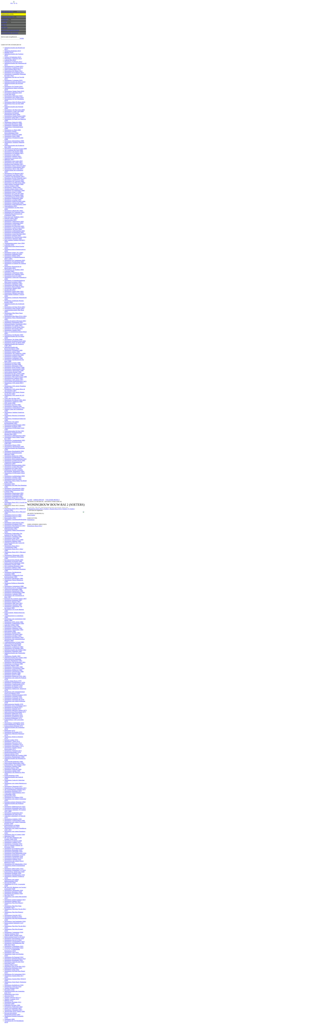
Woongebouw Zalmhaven (13, 401)
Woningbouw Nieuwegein (13, 667)
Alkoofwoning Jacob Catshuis (14, 1011)
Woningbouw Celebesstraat (13, 223)
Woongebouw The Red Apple (14, 110)
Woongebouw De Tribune (13, 71)
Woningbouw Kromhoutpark (14, 457)
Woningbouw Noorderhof (13, 350)
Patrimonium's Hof (11, 994)
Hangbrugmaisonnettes (12, 752)
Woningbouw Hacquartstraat (14, 938)
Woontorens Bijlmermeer (13, 718)
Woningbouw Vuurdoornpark (14, 684)
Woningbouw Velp (11, 952)
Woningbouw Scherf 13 (12, 192)
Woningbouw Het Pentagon (14, 637)
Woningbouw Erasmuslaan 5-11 (15, 870)
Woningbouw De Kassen (13, 561)
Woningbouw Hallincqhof (13, 1007)
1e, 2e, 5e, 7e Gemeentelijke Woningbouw (12, 950)
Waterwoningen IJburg (12, 69)
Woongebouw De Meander (13, 335)
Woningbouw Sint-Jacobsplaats (14, 662)
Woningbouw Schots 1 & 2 (13, 252)
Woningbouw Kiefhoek (12, 873)
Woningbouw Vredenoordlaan (14, 820)
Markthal (8, 52)
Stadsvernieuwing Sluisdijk (13, 704)
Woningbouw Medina (12, 255)
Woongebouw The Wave (13, 229)
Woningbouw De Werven (13, 707)
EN (14, 3)
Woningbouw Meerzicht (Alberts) (15, 710)
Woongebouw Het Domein (13, 151)
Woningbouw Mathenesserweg (14, 806)
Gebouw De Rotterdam (12, 57)
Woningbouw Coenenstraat (13, 932)
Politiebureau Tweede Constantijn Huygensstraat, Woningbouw (14, 470)
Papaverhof (9, 963)
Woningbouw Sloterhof (12, 766)
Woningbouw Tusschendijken (14, 941)
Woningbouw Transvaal (12, 986)
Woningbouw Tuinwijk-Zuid (14, 962)
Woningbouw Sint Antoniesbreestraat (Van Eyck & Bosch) (14, 692)
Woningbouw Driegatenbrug (14, 141)
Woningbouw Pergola (12, 564)
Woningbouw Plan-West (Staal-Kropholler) (13, 906)
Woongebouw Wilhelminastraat (14, 435)
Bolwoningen (10, 631)
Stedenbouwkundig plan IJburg (14, 82)
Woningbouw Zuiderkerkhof (14, 623)
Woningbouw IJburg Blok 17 (14, 117)
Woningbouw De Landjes (13, 325)
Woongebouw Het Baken (13, 285)
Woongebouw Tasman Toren (14, 91)
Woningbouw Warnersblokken (14, 792)
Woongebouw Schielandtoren (14, 407)
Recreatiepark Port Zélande (13, 560)
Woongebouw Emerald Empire (14, 425)
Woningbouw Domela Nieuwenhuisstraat (11, 132)
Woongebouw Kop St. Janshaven (15, 588)
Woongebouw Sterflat (12, 771)
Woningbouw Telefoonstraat (14, 221)
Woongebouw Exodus (12, 224)
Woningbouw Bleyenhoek (13, 715)
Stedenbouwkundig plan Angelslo (15, 755)
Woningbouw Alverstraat (13, 158)
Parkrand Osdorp (11, 218)
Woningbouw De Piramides (13, 195)
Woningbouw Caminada (13, 594)
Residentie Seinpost (11, 665)
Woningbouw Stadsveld (12, 769)
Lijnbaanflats (9, 794)
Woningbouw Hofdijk (12, 633)
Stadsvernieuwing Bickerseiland (15, 712)
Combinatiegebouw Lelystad (14, 642)
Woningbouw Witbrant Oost (14, 293)
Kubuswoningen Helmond (13, 726)
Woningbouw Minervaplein (13, 868)
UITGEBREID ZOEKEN (9, 33)
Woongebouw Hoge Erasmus (14, 308)
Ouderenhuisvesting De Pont (14, 431)
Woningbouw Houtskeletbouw (14, 682)
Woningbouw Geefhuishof (13, 358)
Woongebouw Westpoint (13, 238)
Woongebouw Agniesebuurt (14, 586)
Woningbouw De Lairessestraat (14, 974)
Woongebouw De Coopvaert (14, 181)
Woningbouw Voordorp (12, 477)
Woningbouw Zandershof (13, 496)
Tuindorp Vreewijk (12, 997)
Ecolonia (8, 491)
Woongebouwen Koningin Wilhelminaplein (11, 528)
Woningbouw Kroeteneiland (14, 232)
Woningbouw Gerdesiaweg (13, 646)
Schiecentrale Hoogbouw (13, 123)
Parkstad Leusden (11, 740)
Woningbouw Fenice (12, 136)
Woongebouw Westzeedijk (13, 890)
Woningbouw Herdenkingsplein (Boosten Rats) (13, 433)
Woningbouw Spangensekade (14, 369)
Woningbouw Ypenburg (12, 356)
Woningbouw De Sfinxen (15, 400)
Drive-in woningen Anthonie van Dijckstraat (13, 846)
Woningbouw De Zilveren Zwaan (15, 148)
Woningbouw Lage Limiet (13, 161)
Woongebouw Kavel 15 (12, 515)
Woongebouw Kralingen (13, 840)
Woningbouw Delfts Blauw (13, 375)
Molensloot (9, 836)
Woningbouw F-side (11, 155)
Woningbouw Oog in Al (13, 940)
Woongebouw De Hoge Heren (14, 307)
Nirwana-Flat (10, 882)
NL (16, 3)
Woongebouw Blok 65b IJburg (14, 102)
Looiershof (9, 271)
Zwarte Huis (9, 94)
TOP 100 (4, 27)
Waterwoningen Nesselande (14, 184)
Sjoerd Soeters (31, 515)
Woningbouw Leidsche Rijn (14, 355)
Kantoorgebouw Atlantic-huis (14, 872)
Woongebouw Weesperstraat (14, 446)
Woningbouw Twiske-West (13, 466)
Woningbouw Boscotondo (13, 328)
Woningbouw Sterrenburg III (14, 699)
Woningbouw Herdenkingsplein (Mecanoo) (13, 453)
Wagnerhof (9, 1003)
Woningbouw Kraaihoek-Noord (15, 341)
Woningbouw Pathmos (12, 901)
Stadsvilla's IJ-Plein (11, 625)
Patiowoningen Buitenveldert (14, 763)
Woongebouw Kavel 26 (12, 276)
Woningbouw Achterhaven (13, 68)
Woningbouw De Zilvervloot (14, 226)
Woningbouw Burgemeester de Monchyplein (12, 267)
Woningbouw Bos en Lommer (14, 834)
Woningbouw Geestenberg (13, 744)
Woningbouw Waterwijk (13, 122)
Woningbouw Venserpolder (13, 629)
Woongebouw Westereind (13, 786)
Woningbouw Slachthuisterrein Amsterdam (12, 573)
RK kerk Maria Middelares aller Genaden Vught (13, 838)
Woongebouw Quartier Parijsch (15, 116)
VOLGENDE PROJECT (53, 499)
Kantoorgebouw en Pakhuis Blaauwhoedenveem (12, 825)
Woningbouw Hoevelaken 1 (14, 746)
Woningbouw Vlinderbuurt (13, 272)
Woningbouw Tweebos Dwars (14, 460)
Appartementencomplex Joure (14, 243)
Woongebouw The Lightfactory (15, 353)
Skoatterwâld (10, 290)
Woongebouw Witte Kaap (13, 96)
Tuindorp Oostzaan (11, 934)
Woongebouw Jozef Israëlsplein (15, 921)
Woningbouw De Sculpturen (14, 72)
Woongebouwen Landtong (13, 378)
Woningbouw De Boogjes (13, 685)
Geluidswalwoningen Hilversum (15, 321)
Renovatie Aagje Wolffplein (14, 217)
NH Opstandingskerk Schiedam (15, 789)
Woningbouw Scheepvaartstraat (15, 899)
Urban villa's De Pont (12, 398)
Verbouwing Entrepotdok (13, 589)
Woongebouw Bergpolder (13, 851)
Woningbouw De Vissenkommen (15, 788)
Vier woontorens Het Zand (13, 150)
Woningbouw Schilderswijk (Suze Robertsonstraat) (13, 576)
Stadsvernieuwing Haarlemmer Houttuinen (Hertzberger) (13, 659)
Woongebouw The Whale (13, 339)
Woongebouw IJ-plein (12, 626)
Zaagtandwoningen (11, 768)
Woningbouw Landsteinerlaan (14, 476)
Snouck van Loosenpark (13, 1008)
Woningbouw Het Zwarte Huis (14, 966)
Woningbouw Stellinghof (13, 254)
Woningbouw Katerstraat (13, 600)
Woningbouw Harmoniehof (13, 948)
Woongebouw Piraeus (12, 445)
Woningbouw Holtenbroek (13, 198)
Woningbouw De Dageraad (13, 957)
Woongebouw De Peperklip (14, 648)
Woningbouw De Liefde (13, 468)
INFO (11, 3)
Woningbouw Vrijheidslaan (13, 946)
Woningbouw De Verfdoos (13, 797)
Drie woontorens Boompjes (13, 566)
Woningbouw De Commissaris (14, 260)
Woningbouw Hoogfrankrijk (14, 451)
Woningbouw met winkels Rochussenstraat (11, 422)
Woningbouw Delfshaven (13, 670)
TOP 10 (4, 25)
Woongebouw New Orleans (14, 97)
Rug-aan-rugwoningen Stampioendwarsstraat (12, 1013)
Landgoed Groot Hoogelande (14, 176)
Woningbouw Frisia (11, 969)
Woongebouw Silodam (12, 288)
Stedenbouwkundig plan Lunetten (15, 657)
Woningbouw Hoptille (12, 656)
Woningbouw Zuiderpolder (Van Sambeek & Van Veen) (13, 534)
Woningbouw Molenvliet (13, 713)
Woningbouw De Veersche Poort (15, 237)
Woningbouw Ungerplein (13, 844)
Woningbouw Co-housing (13, 80)
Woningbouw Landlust (12, 842)
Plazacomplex (10, 518)
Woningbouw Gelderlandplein (14, 231)
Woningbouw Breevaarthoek (14, 286)
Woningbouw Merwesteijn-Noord (15, 376)
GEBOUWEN (5, 14)
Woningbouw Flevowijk (13, 743)
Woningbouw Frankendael (13, 813)
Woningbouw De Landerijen (14, 274)
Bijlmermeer (9, 730)
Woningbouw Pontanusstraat (14, 490)
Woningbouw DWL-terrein (13, 622)
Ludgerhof (9, 245)
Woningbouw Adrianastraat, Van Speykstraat (13, 607)
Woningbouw (31, 519)
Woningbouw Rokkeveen (13, 456)
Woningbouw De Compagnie (14, 212)
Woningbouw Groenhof (12, 200)
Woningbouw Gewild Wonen (14, 327)
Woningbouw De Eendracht (14, 848)
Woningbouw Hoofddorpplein (14, 875)
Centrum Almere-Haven (12, 681)
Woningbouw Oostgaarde (13, 698)
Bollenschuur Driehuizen (13, 968)
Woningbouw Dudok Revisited (14, 201)
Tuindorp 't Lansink (11, 999)
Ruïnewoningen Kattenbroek (14, 563)
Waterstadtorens (10, 206)
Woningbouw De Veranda (13, 86)
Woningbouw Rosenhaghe (13, 960)
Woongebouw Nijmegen (13, 406)
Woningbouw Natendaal (13, 750)
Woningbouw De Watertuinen (14, 190)
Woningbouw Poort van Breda (14, 342)
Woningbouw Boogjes (12, 673)
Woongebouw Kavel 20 (12, 479)
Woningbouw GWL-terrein (13, 380)
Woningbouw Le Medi (12, 130)
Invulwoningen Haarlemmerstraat (15, 381)
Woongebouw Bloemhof (13, 92)
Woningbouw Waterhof (12, 156)
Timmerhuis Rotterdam (12, 51)
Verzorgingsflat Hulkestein (13, 761)
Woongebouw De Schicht (13, 634)
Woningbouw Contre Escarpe (14, 227)
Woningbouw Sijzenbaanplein (14, 592)
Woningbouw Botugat (12, 601)
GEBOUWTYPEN (7, 17)
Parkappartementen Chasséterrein (15, 324)
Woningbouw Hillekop (12, 567)
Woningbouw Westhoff (12, 709)
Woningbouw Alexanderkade (14, 488)
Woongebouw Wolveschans (14, 370)
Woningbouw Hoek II (12, 674)
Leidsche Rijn (10, 60)
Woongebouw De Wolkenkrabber (15, 864)
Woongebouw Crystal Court (14, 111)
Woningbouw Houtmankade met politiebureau (13, 462)
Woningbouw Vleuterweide (13, 203)
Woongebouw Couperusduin (14, 723)
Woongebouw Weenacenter (13, 555)
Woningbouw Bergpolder (13, 850)
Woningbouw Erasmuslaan (13, 856)
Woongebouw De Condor (13, 162)
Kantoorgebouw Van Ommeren (15, 764)
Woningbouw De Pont (12, 404)
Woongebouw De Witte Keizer (14, 182)
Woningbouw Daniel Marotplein (15, 204)
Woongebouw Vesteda (12, 187)
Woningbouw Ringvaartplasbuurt (15, 459)
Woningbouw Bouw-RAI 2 (13, 497)
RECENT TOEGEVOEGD (10, 30)
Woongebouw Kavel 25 (12, 516)
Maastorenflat (10, 795)
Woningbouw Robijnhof (13, 791)
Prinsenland (9, 484)
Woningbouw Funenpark (13, 125)
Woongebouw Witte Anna (13, 603)
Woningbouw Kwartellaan (13, 893)
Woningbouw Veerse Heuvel (14, 522)
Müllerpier (9, 159)
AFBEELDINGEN (38, 499)
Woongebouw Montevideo (13, 210)
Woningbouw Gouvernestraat (14, 668)
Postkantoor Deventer (12, 1005)
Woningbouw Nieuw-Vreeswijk (15, 165)
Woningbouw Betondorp (13, 892)
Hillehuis (8, 1000)
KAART (4, 22)
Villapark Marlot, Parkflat (13, 935)
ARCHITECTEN (7, 11)
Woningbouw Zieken (12, 352)
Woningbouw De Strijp (12, 364)
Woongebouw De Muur (12, 636)
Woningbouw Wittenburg (13, 628)
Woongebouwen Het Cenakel (14, 373)
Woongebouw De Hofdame (13, 153)
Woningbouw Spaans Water (14, 291)
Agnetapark (9, 1019)
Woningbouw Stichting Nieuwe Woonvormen (13, 748)
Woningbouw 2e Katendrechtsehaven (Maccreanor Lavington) (14, 281)
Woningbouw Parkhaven (13, 134)
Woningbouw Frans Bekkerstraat (15, 853)
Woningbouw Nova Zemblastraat (15, 705)
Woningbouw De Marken (13, 687)
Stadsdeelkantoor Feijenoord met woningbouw (13, 214)
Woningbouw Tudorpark (13, 58)
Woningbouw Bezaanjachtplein (14, 465)
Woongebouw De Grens (13, 814)
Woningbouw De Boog (12, 426)
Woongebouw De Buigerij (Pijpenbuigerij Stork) (12, 113)
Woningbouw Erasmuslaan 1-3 (14, 854)
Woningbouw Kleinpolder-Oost (15, 808)
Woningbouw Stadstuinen (13, 283)
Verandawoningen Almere (13, 189)
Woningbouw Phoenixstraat (13, 493)
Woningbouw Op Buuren (13, 61)
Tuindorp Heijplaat (11, 988)
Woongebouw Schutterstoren (14, 179)
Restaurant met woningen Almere (15, 598)
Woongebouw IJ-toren (12, 362)
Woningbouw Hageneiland (13, 322)
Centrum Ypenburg (11, 186)
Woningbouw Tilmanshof (13, 1010)
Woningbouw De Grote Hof (14, 193)
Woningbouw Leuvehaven (13, 664)
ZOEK (22, 38)
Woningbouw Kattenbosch (13, 716)
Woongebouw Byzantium (13, 524)
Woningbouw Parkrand (12, 235)
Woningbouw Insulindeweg (13, 985)
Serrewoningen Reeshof (12, 372)
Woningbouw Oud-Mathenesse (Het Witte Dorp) (14, 943)
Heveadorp (9, 989)
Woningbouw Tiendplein (13, 536)
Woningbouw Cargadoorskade (14, 440)
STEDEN (4, 19)
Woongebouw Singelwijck (13, 858)
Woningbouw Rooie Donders (14, 367)
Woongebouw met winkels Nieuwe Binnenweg (14, 861)
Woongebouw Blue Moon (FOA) (15, 316)
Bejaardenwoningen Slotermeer (15, 802)
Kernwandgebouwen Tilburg (14, 724)
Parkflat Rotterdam (11, 775)
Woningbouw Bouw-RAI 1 (13, 539)
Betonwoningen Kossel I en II (14, 937)
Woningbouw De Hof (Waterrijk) (15, 178)
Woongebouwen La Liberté (13, 66)
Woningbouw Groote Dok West (15, 234)
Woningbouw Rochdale (12, 1002)
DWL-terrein (9, 403)
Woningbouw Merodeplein (13, 578)
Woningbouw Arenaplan (13, 696)
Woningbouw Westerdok (13, 651)
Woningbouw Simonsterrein (14, 671)
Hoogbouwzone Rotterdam (13, 164)
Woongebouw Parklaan (12, 859)
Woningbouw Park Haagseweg (14, 525)
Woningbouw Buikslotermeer (14, 757)
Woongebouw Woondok (13, 605)
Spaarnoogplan (10, 220)
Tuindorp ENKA (11, 965)
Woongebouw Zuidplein (13, 819)
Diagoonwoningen (11, 754)
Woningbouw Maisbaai (12, 541)
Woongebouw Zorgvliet (12, 915)
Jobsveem (9, 996)
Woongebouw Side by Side (13, 168)
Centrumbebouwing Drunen (14, 196)
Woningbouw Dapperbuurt (13, 591)
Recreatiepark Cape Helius (13, 175)
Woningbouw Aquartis (12, 330)
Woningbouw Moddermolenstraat (15, 695)
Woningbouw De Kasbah (13, 732)
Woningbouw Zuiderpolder (13, 494)
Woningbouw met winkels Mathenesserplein (11, 880)
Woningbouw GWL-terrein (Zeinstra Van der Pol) (14, 393)
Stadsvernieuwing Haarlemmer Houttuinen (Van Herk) (12, 644)
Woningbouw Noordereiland (14, 262)
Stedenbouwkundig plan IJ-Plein (15, 650)
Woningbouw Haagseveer (15, 676)
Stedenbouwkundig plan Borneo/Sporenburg (11, 348)
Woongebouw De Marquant (14, 173)
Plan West (9, 895)
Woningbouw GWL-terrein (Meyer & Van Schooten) (14, 389)
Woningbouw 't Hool (12, 741)
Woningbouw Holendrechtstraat (15, 958)
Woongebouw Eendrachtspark (14, 167)
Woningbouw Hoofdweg (13, 917)
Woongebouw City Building (14, 269)
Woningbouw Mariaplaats (13, 366)
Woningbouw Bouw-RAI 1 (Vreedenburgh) (11, 546)
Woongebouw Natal (11, 538)
